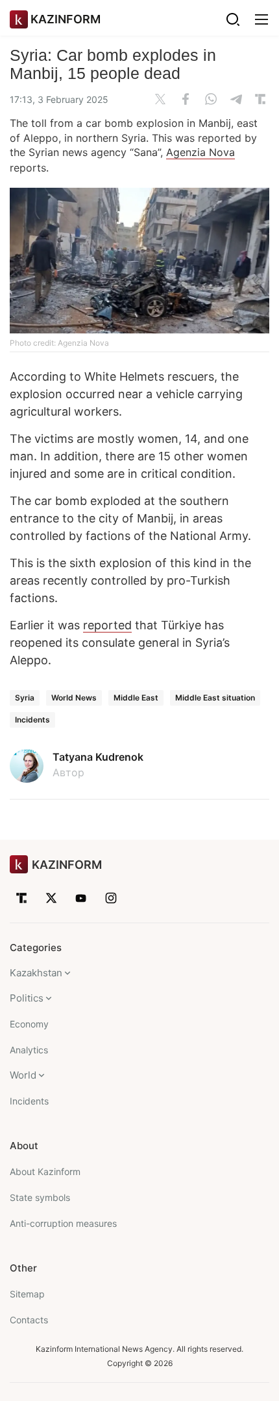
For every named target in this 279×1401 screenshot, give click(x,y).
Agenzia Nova (200, 152)
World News (74, 697)
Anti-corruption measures (63, 1223)
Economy (29, 1023)
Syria (24, 697)
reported (107, 625)
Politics (26, 998)
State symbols (40, 1197)
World (23, 1075)
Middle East (136, 697)
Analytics (29, 1049)
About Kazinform (45, 1171)
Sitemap (27, 1293)
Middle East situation (215, 697)
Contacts (29, 1319)
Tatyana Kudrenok (98, 757)
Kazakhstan (36, 973)
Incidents (32, 719)
